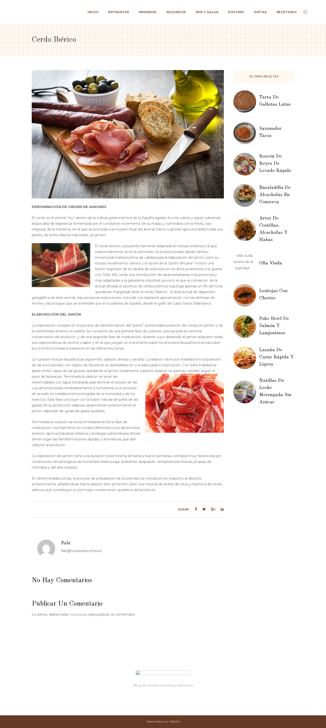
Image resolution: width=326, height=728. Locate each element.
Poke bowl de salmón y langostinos (274, 325)
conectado (78, 614)
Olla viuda (270, 263)
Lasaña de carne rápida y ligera (276, 357)
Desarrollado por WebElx (163, 721)
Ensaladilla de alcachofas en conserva (275, 194)
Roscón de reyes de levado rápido (275, 163)
